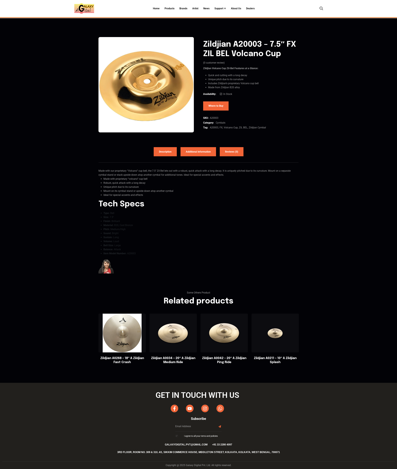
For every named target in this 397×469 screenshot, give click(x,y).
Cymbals (220, 122)
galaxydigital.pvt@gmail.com (186, 444)
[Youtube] (190, 408)
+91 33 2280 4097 (222, 444)
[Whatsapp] (220, 408)
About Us (236, 8)
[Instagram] (205, 408)
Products (169, 8)
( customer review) (214, 62)
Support (218, 8)
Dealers (250, 8)
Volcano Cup (231, 127)
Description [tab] (165, 151)
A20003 (214, 127)
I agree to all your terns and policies (201, 436)
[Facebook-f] (174, 408)
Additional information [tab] (198, 151)
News (206, 8)
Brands (183, 8)
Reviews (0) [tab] (231, 151)
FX (221, 127)
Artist (195, 8)
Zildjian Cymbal (257, 127)
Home (156, 8)
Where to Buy (215, 105)
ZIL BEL (243, 127)
